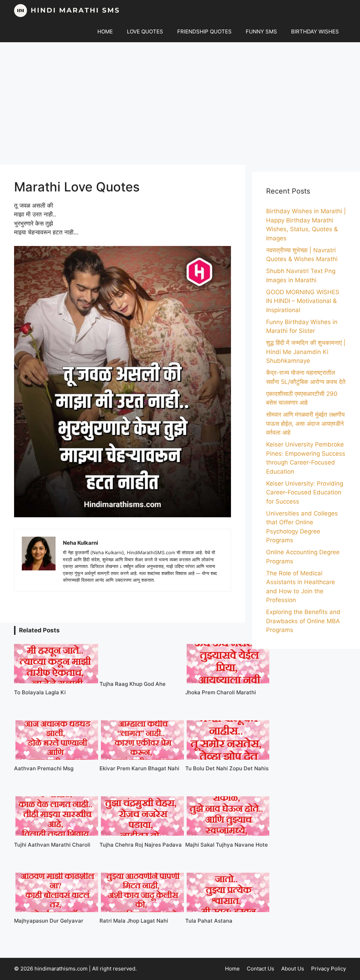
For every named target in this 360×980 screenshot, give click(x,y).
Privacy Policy (328, 968)
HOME (105, 31)
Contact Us (260, 968)
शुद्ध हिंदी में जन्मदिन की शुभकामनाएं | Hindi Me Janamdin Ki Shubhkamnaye (306, 351)
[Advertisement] (180, 103)
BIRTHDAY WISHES (315, 31)
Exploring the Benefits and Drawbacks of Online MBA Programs (303, 620)
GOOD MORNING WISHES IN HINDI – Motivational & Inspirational (302, 301)
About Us (292, 968)
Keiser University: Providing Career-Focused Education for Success (304, 492)
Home (232, 968)
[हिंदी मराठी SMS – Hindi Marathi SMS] (67, 10)
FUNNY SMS (261, 31)
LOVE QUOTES (145, 31)
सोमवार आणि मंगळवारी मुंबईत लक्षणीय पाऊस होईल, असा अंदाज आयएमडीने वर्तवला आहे (305, 423)
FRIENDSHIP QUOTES (204, 31)
